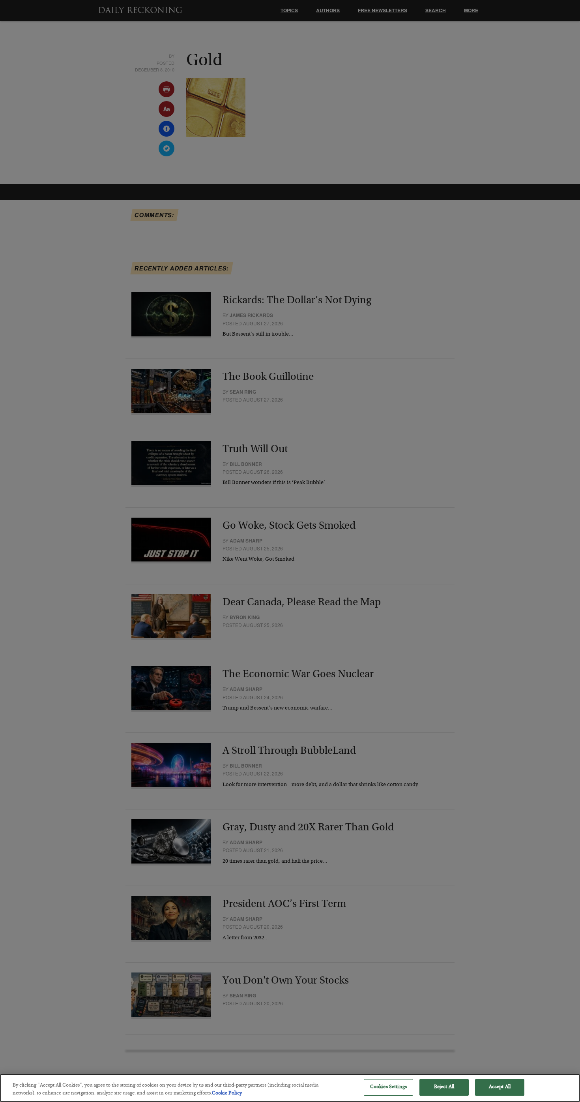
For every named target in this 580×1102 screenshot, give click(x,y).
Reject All (444, 1087)
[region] (290, 1088)
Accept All (500, 1087)
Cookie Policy (227, 1093)
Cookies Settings (388, 1087)
